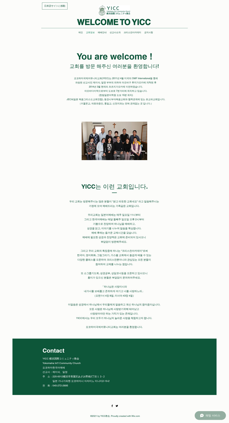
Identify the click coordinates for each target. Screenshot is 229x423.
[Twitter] (116, 405)
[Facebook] (112, 405)
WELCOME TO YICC (114, 22)
